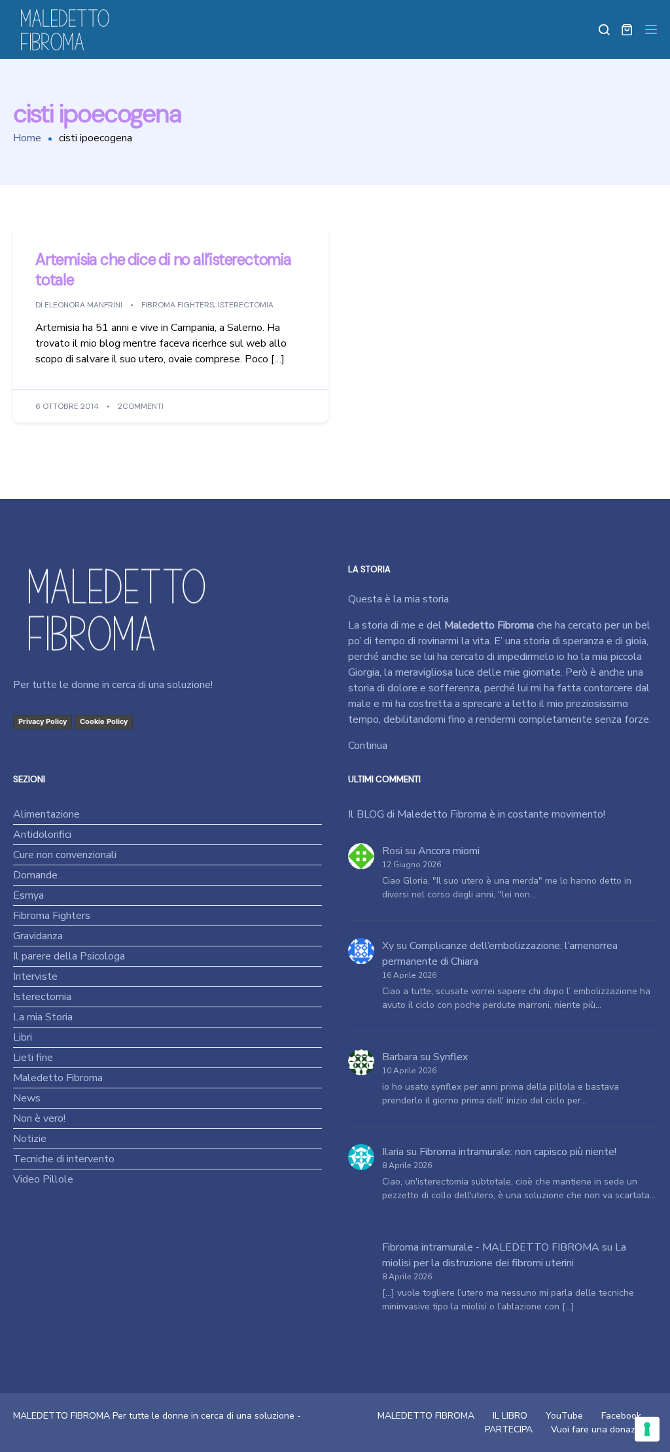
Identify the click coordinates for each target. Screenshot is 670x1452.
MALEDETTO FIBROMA (426, 1415)
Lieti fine (33, 1057)
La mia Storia (43, 1017)
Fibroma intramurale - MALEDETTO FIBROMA (490, 1247)
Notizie (29, 1139)
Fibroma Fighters (177, 305)
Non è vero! (39, 1118)
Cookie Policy (104, 721)
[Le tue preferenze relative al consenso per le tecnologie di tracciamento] (647, 1429)
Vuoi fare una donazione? (604, 1429)
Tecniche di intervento (64, 1159)
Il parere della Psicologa (69, 956)
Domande (35, 875)
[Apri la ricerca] (603, 29)
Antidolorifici (42, 834)
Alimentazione (46, 814)
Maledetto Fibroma (58, 1078)
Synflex (450, 1057)
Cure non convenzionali (64, 855)
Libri (22, 1037)
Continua (367, 745)
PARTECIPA (509, 1429)
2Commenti (141, 407)
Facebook (621, 1415)
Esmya (28, 895)
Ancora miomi (449, 851)
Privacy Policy (42, 721)
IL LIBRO (510, 1415)
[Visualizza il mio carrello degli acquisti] (627, 29)
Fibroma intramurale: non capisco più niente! (517, 1152)
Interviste (35, 976)
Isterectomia (245, 305)
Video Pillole (43, 1179)
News (27, 1098)
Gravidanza (38, 936)
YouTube (564, 1415)
